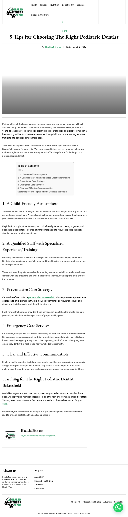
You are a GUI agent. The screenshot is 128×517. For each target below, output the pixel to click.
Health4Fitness (53, 47)
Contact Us (39, 489)
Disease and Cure (40, 15)
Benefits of (68, 5)
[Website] (22, 441)
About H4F (39, 477)
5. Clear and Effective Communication (35, 188)
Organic (81, 5)
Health (34, 5)
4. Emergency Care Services (31, 185)
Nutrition (54, 5)
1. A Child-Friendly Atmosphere (32, 174)
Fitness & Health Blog (43, 481)
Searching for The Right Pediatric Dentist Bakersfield (42, 192)
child (4, 404)
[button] (63, 22)
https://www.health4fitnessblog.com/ (38, 435)
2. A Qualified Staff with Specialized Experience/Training (44, 178)
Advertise (38, 485)
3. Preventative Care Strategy (31, 181)
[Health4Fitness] (10, 435)
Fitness (44, 5)
